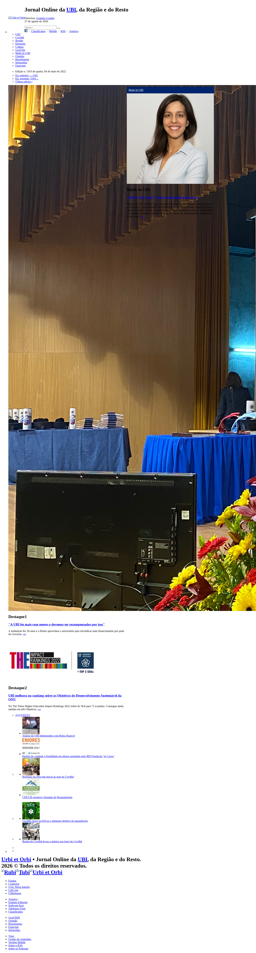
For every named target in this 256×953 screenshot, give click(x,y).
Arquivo (73, 31)
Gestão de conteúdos (19, 939)
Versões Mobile (16, 942)
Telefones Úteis (16, 908)
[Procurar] (58, 28)
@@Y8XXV (22, 715)
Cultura (19, 46)
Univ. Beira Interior (19, 887)
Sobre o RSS (15, 945)
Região (19, 40)
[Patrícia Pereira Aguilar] (170, 182)
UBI (71, 9)
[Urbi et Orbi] (46, 872)
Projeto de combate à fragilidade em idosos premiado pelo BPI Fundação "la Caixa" (68, 756)
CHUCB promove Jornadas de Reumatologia (47, 797)
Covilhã (19, 37)
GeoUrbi (20, 50)
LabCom (13, 890)
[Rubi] (8, 872)
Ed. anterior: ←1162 (26, 75)
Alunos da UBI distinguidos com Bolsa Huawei (48, 735)
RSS (63, 31)
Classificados (38, 31)
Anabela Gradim (45, 18)
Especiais (20, 65)
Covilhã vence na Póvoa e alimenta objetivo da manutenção (55, 820)
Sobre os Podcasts (18, 948)
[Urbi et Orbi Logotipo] (16, 17)
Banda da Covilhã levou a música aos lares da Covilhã (52, 841)
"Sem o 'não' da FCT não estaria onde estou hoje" (163, 197)
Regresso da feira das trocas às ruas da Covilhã (48, 776)
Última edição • (23, 81)
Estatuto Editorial (17, 902)
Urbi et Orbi (16, 859)
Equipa (12, 880)
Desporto (20, 43)
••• (24, 634)
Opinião (19, 56)
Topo (11, 936)
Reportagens (22, 59)
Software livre (16, 905)
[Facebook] (26, 31)
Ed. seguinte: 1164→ (26, 78)
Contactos (13, 883)
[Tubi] (23, 872)
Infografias (21, 62)
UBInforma (14, 893)
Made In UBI (22, 53)
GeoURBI (14, 917)
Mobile (53, 31)
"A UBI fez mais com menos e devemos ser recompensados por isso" (56, 624)
